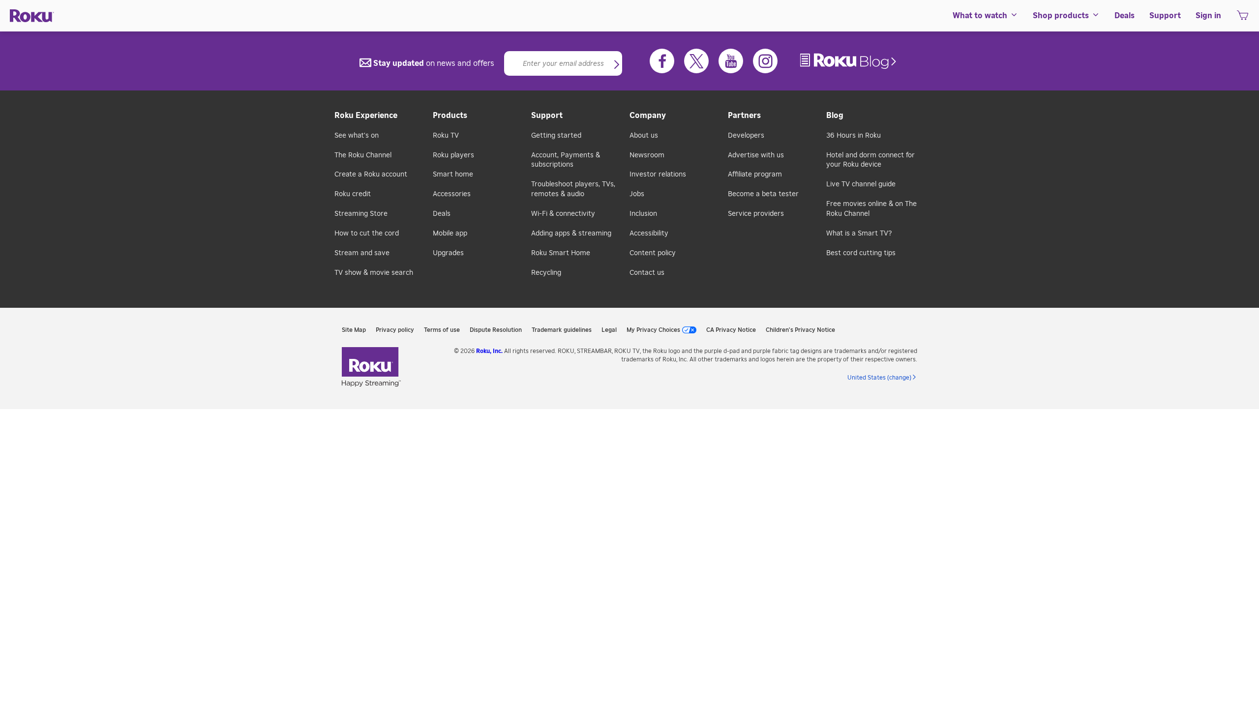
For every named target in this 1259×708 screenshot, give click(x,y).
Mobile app (450, 233)
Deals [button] (1124, 16)
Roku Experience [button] (365, 115)
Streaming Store (361, 213)
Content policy (653, 253)
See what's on (356, 135)
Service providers (756, 213)
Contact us (647, 272)
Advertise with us (756, 155)
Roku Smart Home (560, 253)
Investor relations (658, 174)
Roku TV (446, 135)
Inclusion (643, 213)
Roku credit (352, 194)
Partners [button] (744, 115)
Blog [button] (834, 115)
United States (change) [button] (879, 378)
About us (644, 135)
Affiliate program (755, 174)
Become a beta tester (763, 194)
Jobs (637, 194)
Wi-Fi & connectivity (563, 213)
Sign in (1208, 16)
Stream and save (362, 253)
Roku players (453, 155)
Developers (746, 135)
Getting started (556, 135)
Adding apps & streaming (571, 233)
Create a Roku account (370, 174)
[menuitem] (985, 15)
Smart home (453, 174)
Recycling (546, 272)
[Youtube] (731, 61)
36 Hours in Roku (853, 135)
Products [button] (450, 115)
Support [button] (1165, 16)
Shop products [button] (1061, 16)
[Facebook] (662, 61)
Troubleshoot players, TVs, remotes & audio (573, 189)
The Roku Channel (362, 155)
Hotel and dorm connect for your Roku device (870, 160)
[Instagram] (765, 61)
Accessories (452, 194)
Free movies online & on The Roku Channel (871, 209)
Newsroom (647, 155)
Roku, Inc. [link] (489, 351)
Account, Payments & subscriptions (565, 160)
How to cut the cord (366, 233)
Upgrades (448, 253)
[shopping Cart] (1243, 18)
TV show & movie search (373, 272)
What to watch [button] (980, 16)
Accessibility (649, 233)
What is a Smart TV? (859, 233)
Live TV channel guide (861, 184)
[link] (849, 61)
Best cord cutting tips (861, 253)
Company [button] (648, 115)
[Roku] (32, 16)
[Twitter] (696, 61)
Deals (441, 213)
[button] (616, 65)
